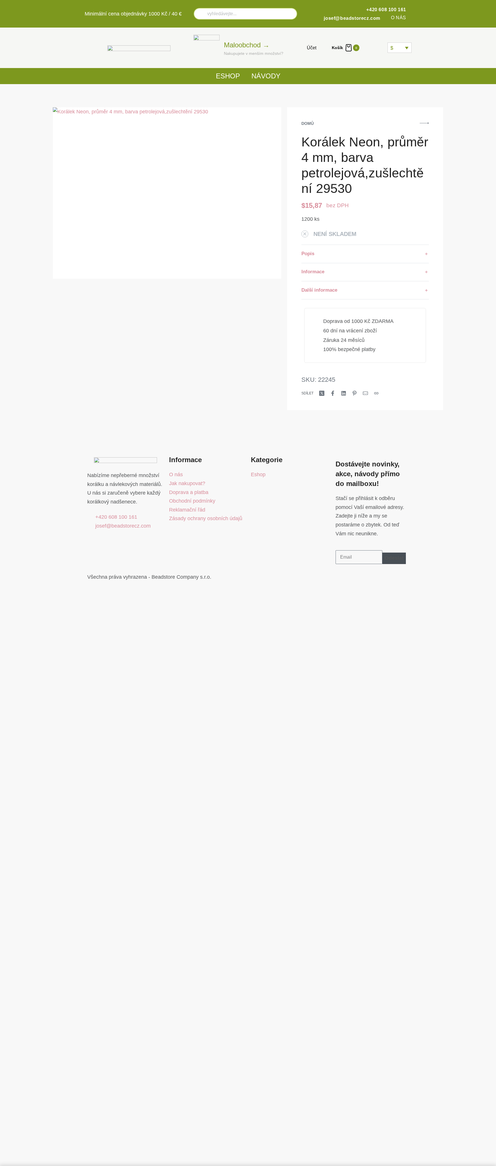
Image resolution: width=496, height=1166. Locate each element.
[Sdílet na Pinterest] (354, 393)
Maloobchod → (247, 45)
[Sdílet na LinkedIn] (343, 393)
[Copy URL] (376, 393)
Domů (307, 123)
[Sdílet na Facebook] (332, 393)
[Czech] (368, 47)
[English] (375, 47)
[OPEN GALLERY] (167, 193)
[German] (382, 47)
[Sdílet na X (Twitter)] (321, 393)
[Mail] (365, 393)
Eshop (228, 76)
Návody (265, 76)
